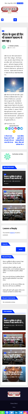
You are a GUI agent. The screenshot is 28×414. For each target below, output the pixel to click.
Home (14, 407)
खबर (5, 174)
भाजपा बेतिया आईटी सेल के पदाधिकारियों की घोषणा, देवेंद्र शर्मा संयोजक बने (19, 140)
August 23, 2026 (10, 325)
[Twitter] (12, 128)
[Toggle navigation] (15, 19)
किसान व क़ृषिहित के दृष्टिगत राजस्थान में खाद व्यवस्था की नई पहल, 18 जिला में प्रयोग (13, 178)
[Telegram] (21, 128)
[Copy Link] (14, 131)
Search (5, 244)
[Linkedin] (18, 128)
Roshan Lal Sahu (14, 45)
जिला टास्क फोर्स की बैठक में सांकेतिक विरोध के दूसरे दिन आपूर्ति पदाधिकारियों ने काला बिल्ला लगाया (13, 278)
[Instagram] (15, 128)
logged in (12, 232)
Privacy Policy (13, 403)
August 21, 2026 (10, 359)
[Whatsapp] (6, 128)
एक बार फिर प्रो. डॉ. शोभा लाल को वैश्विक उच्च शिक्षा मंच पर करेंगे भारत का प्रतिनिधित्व (13, 374)
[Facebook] (9, 128)
